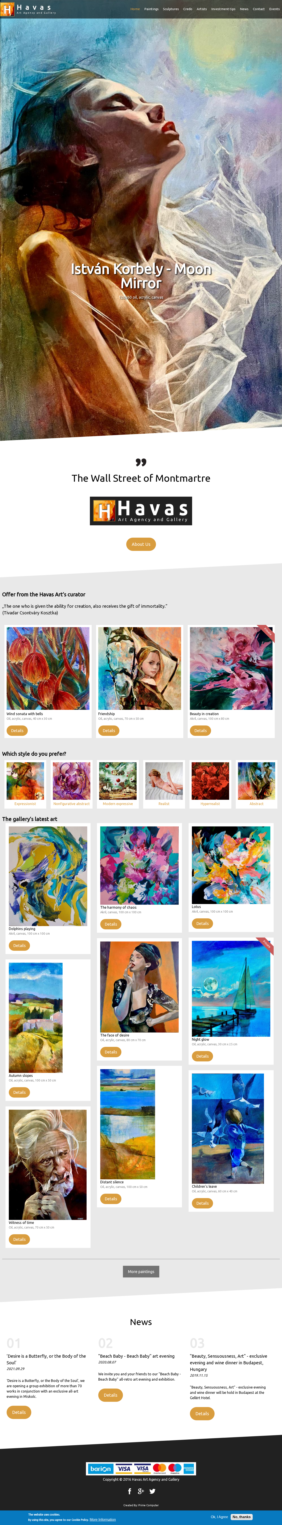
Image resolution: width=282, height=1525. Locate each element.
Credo (187, 9)
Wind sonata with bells (25, 714)
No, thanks (242, 1517)
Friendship (106, 714)
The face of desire (114, 1035)
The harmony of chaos (118, 907)
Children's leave (204, 1186)
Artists (202, 9)
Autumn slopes (21, 1076)
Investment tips (223, 9)
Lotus (196, 907)
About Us (141, 544)
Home (135, 9)
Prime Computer (148, 1505)
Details (17, 730)
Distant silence (112, 1182)
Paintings (151, 9)
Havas (35, 7)
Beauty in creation (204, 714)
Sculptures (171, 9)
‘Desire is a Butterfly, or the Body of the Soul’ (46, 1359)
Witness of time (21, 1223)
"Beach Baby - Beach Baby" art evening (136, 1356)
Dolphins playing (22, 929)
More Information (103, 1519)
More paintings (141, 1271)
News (244, 9)
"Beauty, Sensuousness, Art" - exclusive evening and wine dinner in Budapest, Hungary (228, 1362)
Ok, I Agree (219, 1517)
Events (274, 9)
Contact (259, 9)
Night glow (200, 1039)
